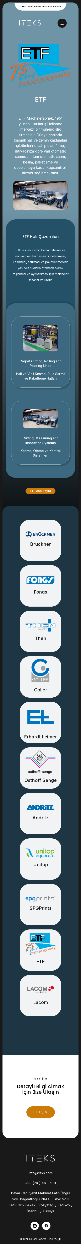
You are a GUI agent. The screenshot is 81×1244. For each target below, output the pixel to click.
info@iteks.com (41, 1173)
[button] (62, 23)
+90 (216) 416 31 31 (40, 1183)
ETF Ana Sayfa (40, 491)
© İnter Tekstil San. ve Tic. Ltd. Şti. (40, 1238)
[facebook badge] (46, 1226)
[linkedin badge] (35, 1226)
